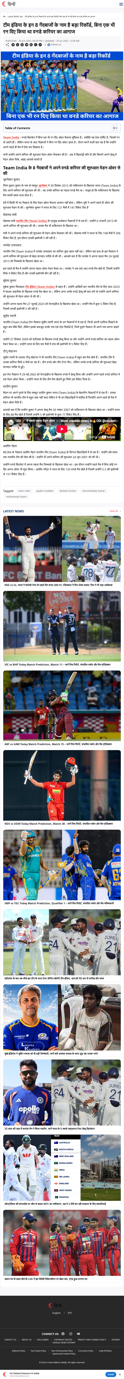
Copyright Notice (63, 1339)
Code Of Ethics (105, 1350)
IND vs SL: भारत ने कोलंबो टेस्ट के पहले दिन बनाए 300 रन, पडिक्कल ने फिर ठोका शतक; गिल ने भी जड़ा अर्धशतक (59, 585)
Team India (11, 137)
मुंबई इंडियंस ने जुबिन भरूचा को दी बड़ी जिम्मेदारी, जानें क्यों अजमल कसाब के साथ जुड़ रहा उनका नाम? (51, 1053)
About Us (26, 1339)
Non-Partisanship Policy (62, 1350)
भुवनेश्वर (43, 185)
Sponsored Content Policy (63, 1353)
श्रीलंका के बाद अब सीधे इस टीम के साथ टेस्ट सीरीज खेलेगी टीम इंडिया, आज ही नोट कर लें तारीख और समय (54, 978)
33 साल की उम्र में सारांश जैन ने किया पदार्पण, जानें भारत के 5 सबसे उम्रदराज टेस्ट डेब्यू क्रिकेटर (50, 1128)
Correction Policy (85, 1350)
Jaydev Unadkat (44, 490)
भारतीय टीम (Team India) (32, 221)
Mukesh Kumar (68, 490)
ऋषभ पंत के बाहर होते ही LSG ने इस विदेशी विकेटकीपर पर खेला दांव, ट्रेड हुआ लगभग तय (46, 1279)
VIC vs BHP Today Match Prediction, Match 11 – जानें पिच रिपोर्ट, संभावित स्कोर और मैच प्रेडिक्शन (57, 664)
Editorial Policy (18, 1350)
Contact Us (10, 1339)
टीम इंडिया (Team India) (40, 287)
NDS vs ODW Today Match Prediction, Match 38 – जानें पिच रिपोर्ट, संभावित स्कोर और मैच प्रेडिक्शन (59, 823)
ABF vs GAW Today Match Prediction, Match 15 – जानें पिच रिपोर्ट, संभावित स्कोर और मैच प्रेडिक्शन (58, 744)
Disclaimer (42, 1339)
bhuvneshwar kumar (94, 490)
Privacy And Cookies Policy (92, 1339)
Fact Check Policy (38, 1350)
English (56, 1312)
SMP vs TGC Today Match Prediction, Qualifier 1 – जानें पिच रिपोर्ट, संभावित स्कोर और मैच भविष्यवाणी (59, 903)
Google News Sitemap (64, 1342)
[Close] (120, 1374)
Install (111, 1374)
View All (114, 511)
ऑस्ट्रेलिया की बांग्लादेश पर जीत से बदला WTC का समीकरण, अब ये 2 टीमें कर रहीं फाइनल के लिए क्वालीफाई (55, 1204)
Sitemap (116, 1339)
